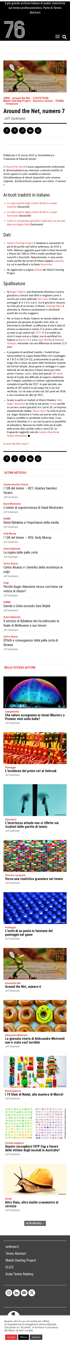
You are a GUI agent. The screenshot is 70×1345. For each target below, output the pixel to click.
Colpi (6, 582)
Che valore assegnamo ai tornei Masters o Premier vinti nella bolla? (35, 717)
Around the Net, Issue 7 (16, 444)
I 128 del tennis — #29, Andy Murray (27, 537)
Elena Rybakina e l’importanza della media (31, 522)
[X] (14, 130)
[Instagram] (8, 1292)
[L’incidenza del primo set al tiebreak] (35, 748)
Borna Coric (24, 340)
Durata (8, 1198)
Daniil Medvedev (12, 503)
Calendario (10, 819)
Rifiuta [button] (23, 1337)
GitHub (38, 270)
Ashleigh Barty (54, 306)
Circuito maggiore (14, 1143)
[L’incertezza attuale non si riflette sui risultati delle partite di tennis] (35, 800)
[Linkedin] (30, 130)
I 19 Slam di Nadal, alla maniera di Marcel (34, 1094)
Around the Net (21, 98)
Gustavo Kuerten (48, 432)
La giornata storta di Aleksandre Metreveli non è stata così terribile (35, 1040)
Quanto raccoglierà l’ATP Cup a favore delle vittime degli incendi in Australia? (32, 1148)
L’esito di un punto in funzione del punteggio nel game (29, 933)
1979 (38, 333)
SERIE (6, 98)
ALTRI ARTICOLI (34, 1223)
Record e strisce (43, 101)
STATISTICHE (40, 98)
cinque (53, 404)
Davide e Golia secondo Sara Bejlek (26, 606)
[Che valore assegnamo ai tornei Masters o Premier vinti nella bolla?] (35, 692)
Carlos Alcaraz (10, 563)
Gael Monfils (45, 340)
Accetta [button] (11, 1337)
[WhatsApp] (38, 130)
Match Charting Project (17, 101)
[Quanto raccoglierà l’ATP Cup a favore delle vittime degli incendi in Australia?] (35, 1124)
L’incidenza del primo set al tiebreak (31, 771)
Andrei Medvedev (16, 436)
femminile (46, 264)
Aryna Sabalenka (11, 548)
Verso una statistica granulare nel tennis (34, 879)
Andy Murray (9, 533)
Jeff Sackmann (14, 118)
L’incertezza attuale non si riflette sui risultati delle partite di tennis (32, 825)
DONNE (7, 518)
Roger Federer (18, 292)
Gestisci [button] (36, 1337)
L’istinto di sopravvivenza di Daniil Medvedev (33, 508)
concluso (58, 261)
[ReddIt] (22, 130)
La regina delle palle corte (20, 552)
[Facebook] (6, 130)
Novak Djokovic (13, 1091)
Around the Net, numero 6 (23, 987)
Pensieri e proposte (15, 875)
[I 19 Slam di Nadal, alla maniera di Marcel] (35, 1072)
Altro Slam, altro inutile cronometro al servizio (31, 1204)
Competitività (12, 711)
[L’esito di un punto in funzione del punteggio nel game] (35, 908)
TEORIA (59, 101)
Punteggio (10, 767)
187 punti (57, 373)
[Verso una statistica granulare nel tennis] (35, 856)
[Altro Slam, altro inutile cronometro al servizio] (35, 1179)
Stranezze (12, 103)
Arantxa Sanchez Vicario (15, 484)
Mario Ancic (39, 411)
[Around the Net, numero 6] (35, 964)
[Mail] (24, 1292)
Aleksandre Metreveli (16, 1035)
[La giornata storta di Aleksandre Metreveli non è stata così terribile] (35, 1016)
